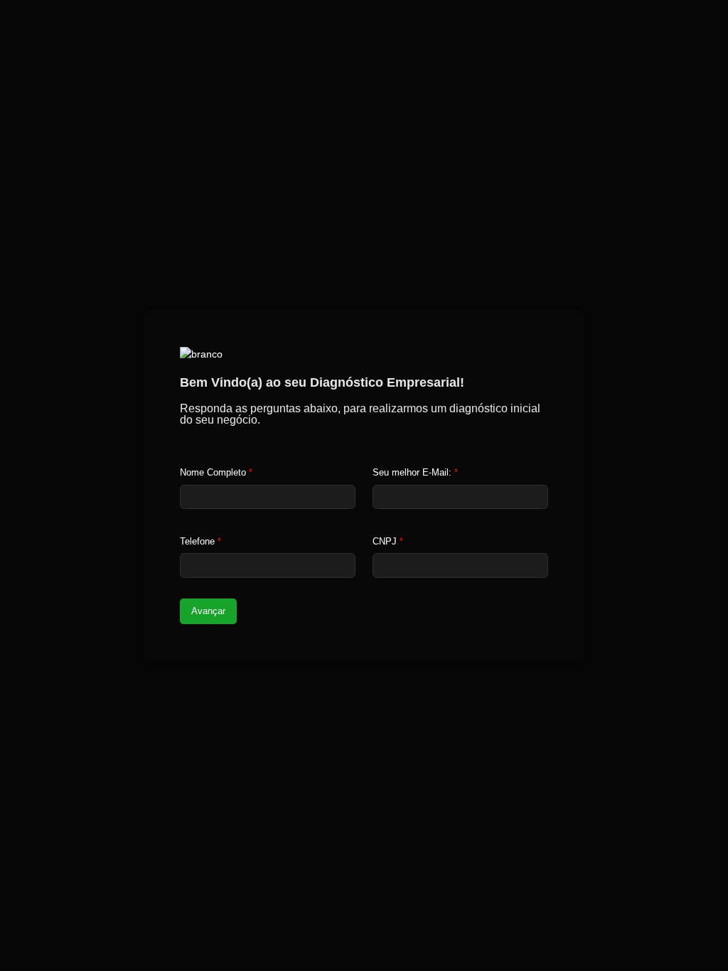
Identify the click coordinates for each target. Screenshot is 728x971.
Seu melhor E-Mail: (415, 472)
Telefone (200, 541)
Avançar (208, 611)
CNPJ (388, 541)
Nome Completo (216, 472)
